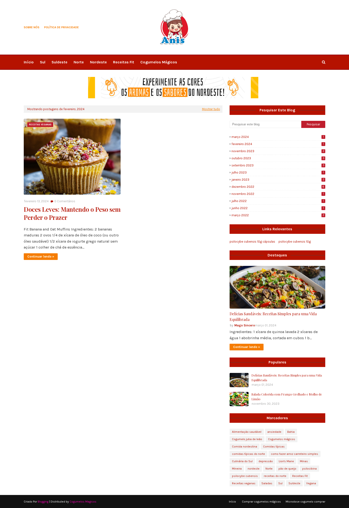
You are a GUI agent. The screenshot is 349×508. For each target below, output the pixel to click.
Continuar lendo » (40, 256)
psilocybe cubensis (245, 476)
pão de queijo (287, 468)
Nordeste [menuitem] (98, 62)
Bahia (291, 431)
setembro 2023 (277, 165)
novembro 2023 (277, 151)
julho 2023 (277, 172)
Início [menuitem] (29, 62)
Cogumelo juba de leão (247, 439)
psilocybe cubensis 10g (294, 241)
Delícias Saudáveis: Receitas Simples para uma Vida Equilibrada (273, 316)
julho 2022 (277, 201)
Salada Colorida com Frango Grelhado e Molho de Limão (286, 396)
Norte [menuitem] (79, 62)
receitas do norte (275, 476)
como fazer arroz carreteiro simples (294, 454)
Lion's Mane (286, 461)
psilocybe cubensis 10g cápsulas (252, 241)
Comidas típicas (274, 446)
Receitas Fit (300, 476)
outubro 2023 (277, 158)
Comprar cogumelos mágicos (261, 501)
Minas (304, 461)
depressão (266, 461)
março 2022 (277, 215)
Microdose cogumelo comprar (305, 501)
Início (232, 501)
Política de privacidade (61, 27)
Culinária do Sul (242, 461)
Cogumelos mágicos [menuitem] (158, 62)
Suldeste (294, 483)
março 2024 (277, 137)
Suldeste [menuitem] (59, 62)
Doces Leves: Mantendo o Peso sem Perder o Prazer (72, 213)
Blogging (43, 501)
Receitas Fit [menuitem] (123, 62)
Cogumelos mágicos (281, 439)
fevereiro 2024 (277, 144)
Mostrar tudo (211, 109)
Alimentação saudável (246, 431)
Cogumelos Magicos (83, 501)
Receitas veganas (243, 483)
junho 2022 (277, 208)
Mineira (237, 468)
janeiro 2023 (277, 179)
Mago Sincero (244, 325)
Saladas (266, 483)
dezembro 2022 (277, 186)
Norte (269, 468)
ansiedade (274, 431)
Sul (280, 483)
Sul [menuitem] (42, 62)
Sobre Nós (31, 27)
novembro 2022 (277, 194)
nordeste (253, 468)
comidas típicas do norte (248, 454)
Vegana (311, 483)
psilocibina (309, 468)
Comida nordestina (244, 446)
